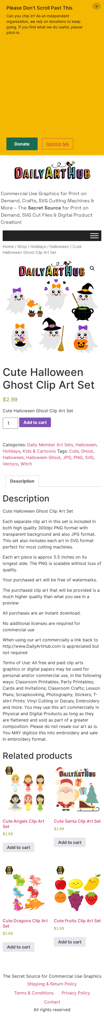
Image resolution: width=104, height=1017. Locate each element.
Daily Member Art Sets (50, 444)
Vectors (10, 463)
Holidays (38, 246)
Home (8, 246)
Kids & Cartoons (39, 451)
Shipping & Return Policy (52, 983)
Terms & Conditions (34, 992)
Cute (74, 451)
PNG (78, 457)
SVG (89, 457)
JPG (67, 457)
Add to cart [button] (18, 847)
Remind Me (57, 144)
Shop (22, 246)
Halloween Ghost (43, 457)
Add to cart (35, 422)
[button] (92, 268)
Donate (22, 144)
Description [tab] (22, 481)
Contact (52, 1002)
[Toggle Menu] (94, 235)
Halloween (59, 246)
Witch (26, 463)
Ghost (87, 451)
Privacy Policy (76, 992)
